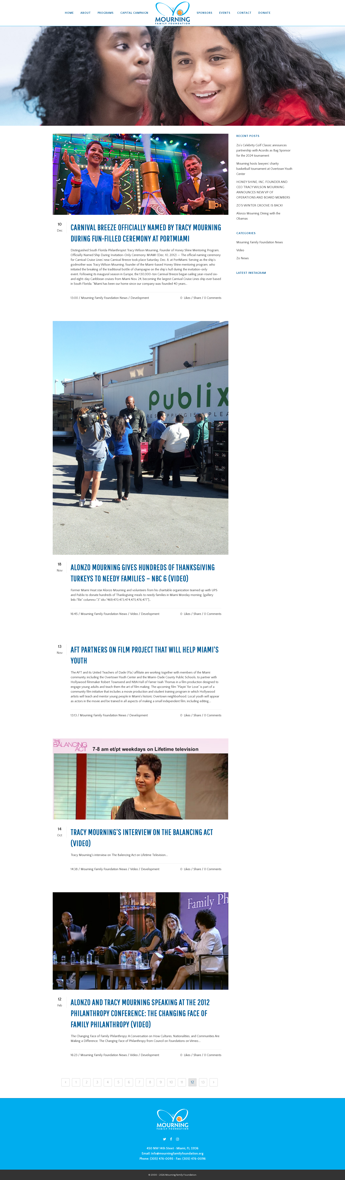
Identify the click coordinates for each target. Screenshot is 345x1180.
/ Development (138, 298)
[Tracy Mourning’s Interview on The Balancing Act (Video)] (140, 779)
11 (182, 1082)
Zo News (242, 258)
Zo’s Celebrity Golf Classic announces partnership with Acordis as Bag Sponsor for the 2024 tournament (263, 150)
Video (134, 614)
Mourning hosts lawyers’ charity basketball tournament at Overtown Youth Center (264, 169)
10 (171, 1082)
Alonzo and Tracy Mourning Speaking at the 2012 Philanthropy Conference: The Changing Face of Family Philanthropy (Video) (140, 1013)
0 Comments (212, 298)
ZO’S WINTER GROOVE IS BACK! (259, 205)
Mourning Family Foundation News (104, 298)
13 (203, 1082)
